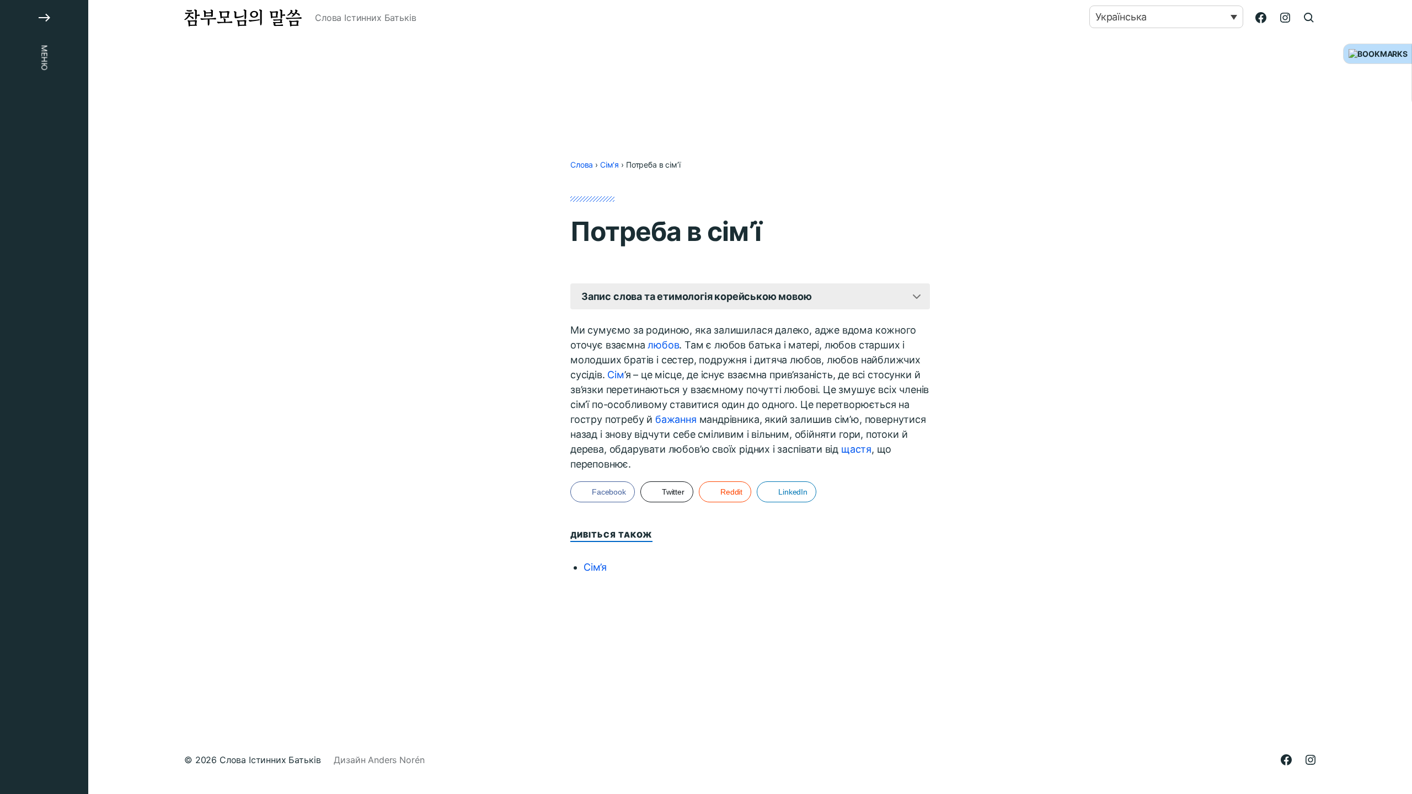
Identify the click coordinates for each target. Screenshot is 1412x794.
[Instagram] (1285, 18)
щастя (856, 449)
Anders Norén (396, 759)
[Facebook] (1261, 18)
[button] (44, 397)
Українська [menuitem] (1121, 17)
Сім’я (595, 567)
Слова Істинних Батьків (270, 759)
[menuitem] (1166, 17)
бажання (676, 419)
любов (663, 345)
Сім (615, 374)
